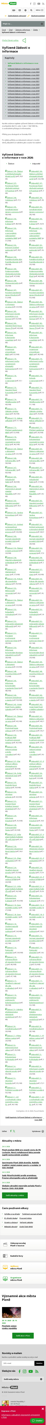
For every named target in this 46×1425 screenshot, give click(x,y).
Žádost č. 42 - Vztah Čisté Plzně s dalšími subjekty (13, 707)
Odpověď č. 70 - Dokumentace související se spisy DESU (36, 441)
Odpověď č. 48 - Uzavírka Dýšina (36, 672)
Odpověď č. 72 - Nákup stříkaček (36, 419)
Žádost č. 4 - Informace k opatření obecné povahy (13, 1068)
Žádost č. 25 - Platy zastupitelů (13, 859)
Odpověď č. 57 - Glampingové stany (36, 572)
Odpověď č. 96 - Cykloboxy (36, 198)
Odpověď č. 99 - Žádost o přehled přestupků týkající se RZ (36, 175)
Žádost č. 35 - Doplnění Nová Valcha (11, 785)
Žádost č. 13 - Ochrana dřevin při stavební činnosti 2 (13, 961)
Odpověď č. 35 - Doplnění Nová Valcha (36, 785)
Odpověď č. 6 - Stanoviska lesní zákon (35, 1047)
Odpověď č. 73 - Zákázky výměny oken (36, 411)
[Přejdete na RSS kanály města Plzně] (43, 5)
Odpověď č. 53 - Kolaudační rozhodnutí (36, 612)
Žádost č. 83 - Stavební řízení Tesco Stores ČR (13, 325)
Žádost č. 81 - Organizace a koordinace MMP (11, 351)
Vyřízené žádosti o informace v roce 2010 (23, 116)
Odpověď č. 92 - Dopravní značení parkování (36, 247)
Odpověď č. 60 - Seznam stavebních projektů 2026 (37, 538)
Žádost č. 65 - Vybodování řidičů (11, 479)
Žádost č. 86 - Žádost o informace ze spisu (14, 304)
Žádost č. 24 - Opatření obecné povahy (11, 870)
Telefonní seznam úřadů (32, 1214)
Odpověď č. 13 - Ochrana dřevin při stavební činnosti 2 (37, 961)
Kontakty (19, 10)
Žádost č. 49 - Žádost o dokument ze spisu (14, 664)
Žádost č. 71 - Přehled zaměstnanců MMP (13, 430)
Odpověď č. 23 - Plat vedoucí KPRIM (37, 878)
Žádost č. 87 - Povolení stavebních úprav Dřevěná (13, 292)
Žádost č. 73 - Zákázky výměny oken (11, 411)
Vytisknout (36, 1131)
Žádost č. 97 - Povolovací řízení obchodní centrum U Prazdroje (12, 187)
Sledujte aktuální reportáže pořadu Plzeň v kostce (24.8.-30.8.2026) (21, 1187)
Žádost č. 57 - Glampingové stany (11, 572)
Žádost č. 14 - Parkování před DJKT (11, 950)
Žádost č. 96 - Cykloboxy (11, 198)
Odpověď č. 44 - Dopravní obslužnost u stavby (37, 697)
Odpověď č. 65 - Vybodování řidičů (36, 479)
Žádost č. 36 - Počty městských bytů (13, 774)
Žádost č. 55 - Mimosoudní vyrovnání (11, 590)
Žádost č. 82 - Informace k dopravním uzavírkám (11, 336)
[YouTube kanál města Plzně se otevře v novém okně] (31, 1371)
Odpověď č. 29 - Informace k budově (36, 818)
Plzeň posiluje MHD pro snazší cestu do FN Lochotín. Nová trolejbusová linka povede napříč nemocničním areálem (21, 1152)
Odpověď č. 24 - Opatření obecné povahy (36, 870)
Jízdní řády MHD (26, 1226)
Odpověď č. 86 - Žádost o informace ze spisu (36, 304)
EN (25, 10)
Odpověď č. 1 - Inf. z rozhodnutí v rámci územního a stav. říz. (37, 1101)
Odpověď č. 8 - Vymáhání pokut (35, 1027)
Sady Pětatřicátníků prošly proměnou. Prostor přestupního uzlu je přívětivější (20, 1176)
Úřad (11, 30)
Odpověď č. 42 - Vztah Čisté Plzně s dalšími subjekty (36, 707)
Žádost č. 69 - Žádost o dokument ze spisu (14, 451)
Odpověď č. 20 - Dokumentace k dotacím (36, 898)
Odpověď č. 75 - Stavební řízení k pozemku (36, 390)
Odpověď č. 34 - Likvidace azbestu (36, 794)
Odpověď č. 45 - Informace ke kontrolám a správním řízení (36, 684)
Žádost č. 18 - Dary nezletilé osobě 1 (13, 915)
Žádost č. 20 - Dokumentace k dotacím (11, 898)
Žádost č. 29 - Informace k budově (11, 818)
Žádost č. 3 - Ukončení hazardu (10, 1080)
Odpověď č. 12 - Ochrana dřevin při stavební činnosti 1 (37, 973)
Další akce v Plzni (23, 1335)
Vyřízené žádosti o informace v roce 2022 (23, 78)
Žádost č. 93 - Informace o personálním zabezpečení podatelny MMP (11, 233)
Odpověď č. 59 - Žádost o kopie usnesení (36, 550)
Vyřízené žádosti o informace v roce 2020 (23, 84)
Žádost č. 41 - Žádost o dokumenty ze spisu (14, 718)
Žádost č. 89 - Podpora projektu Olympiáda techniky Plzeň (13, 273)
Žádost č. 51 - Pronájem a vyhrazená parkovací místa (11, 637)
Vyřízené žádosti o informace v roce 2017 (23, 94)
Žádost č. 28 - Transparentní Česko (11, 827)
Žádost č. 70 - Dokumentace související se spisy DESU (12, 441)
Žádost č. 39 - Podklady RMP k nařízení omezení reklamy (12, 739)
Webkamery (13, 10)
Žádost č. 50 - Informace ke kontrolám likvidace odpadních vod (14, 651)
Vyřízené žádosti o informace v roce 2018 (23, 91)
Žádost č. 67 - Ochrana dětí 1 (11, 468)
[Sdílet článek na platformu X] (15, 1131)
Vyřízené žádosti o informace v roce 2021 (23, 81)
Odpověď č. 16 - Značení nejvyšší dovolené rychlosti (36, 928)
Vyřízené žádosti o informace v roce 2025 (23, 69)
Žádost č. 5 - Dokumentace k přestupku (10, 1057)
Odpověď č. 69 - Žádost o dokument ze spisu (36, 451)
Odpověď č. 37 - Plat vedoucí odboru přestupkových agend (37, 765)
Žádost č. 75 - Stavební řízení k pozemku (11, 390)
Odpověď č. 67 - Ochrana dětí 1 (36, 468)
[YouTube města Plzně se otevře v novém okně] (39, 5)
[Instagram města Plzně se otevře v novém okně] (34, 5)
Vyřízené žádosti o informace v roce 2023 (23, 75)
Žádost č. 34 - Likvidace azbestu (11, 794)
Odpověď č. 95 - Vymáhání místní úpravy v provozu (36, 209)
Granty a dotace (11, 1222)
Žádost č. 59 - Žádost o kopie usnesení (14, 549)
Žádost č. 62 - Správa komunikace (14, 513)
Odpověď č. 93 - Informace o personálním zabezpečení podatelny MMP (36, 233)
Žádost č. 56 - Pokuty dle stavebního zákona (14, 581)
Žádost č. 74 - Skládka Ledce (11, 400)
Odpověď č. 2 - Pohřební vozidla (35, 1088)
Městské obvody (10, 1226)
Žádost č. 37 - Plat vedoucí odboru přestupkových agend (12, 765)
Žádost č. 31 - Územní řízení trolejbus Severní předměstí (12, 805)
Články (35, 30)
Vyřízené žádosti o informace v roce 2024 (23, 72)
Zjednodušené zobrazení (17, 16)
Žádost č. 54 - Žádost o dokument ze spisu (14, 602)
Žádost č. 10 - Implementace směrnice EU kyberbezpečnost (12, 999)
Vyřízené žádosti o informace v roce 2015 (23, 100)
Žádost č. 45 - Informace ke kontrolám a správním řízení (12, 684)
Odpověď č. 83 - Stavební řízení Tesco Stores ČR (37, 325)
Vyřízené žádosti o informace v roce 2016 (23, 97)
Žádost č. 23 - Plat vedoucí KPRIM (12, 878)
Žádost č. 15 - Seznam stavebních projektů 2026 (13, 938)
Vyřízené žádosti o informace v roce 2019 (23, 87)
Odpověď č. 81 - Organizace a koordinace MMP (36, 351)
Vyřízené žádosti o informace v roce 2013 (23, 106)
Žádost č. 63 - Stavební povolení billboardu (12, 503)
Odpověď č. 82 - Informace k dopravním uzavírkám (36, 336)
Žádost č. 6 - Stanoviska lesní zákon (11, 1047)
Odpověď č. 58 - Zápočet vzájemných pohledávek (37, 560)
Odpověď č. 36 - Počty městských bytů (36, 775)
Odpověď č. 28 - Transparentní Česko (36, 827)
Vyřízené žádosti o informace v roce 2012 (23, 109)
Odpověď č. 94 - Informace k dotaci (36, 221)
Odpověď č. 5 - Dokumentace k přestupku (35, 1057)
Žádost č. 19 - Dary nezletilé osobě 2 (13, 906)
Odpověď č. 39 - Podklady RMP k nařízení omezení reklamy (36, 739)
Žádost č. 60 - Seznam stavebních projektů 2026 (13, 538)
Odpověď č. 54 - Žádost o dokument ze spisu (36, 602)
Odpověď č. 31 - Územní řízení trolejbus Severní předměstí (36, 805)
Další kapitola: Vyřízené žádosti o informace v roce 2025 (23, 1118)
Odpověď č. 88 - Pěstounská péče (36, 282)
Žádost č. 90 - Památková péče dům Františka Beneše (13, 259)
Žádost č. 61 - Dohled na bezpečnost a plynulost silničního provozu (14, 528)
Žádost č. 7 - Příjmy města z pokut (13, 1037)
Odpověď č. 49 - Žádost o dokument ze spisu (36, 664)
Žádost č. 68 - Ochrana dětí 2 (11, 459)
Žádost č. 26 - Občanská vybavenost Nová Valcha (14, 848)
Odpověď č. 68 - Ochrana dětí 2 (36, 459)
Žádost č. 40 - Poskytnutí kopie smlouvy (11, 728)
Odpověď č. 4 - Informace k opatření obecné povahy (37, 1068)
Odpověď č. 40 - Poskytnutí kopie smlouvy (36, 728)
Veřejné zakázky (26, 1222)
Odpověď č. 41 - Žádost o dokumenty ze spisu (37, 718)
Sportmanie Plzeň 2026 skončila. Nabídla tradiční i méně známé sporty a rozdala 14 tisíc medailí (21, 1165)
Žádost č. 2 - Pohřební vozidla (11, 1088)
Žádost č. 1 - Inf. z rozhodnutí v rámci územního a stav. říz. (13, 1101)
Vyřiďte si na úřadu (12, 1214)
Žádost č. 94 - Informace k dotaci (11, 221)
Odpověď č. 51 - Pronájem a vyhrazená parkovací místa (36, 637)
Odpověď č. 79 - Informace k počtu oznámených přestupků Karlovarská (36, 364)
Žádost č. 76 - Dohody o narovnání (11, 378)
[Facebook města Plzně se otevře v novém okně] (30, 5)
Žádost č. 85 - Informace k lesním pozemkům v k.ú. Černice (12, 315)
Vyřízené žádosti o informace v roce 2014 (23, 103)
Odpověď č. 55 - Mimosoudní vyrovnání (36, 590)
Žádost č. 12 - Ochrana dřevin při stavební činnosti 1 (13, 973)
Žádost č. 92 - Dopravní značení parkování (12, 247)
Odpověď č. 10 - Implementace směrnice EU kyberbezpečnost (36, 999)
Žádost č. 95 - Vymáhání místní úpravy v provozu (12, 209)
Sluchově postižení (38, 16)
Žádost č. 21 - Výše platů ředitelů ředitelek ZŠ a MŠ (14, 888)
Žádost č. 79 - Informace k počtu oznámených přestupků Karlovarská (12, 364)
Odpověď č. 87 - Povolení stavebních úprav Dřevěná (37, 292)
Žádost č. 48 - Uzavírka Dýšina (11, 672)
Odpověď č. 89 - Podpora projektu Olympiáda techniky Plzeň (37, 273)
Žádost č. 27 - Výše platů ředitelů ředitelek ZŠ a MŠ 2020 (14, 837)
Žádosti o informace (22, 30)
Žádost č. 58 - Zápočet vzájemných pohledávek (13, 560)
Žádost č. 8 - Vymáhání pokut (11, 1027)
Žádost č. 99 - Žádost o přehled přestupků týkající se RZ (14, 173)
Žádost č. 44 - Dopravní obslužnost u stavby (13, 697)
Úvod (4, 30)
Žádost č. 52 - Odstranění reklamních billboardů (14, 623)
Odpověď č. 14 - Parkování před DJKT (36, 950)
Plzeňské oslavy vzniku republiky (9, 1327)
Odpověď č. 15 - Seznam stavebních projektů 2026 (37, 938)
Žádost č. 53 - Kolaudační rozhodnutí (11, 612)
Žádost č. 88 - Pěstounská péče (12, 282)
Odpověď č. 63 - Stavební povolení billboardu (36, 503)
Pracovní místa (26, 1218)
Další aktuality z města (15, 1195)
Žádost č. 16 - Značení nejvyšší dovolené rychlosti (11, 928)
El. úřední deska (10, 1218)
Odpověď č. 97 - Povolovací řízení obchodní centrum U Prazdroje (36, 187)
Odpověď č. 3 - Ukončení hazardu (35, 1080)
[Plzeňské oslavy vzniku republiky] (11, 1312)
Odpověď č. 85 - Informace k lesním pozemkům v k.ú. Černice (36, 315)
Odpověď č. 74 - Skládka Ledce (36, 400)
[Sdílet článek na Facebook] (10, 1131)
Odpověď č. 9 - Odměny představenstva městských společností (35, 1014)
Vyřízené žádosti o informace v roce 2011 (23, 112)
